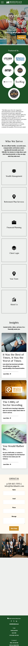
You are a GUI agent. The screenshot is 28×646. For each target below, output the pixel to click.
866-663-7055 (16, 645)
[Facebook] (11, 621)
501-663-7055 (15, 642)
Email (14, 499)
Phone (14, 507)
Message (14, 516)
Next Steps (14, 528)
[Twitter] (14, 621)
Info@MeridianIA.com (14, 624)
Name (14, 490)
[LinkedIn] (16, 621)
